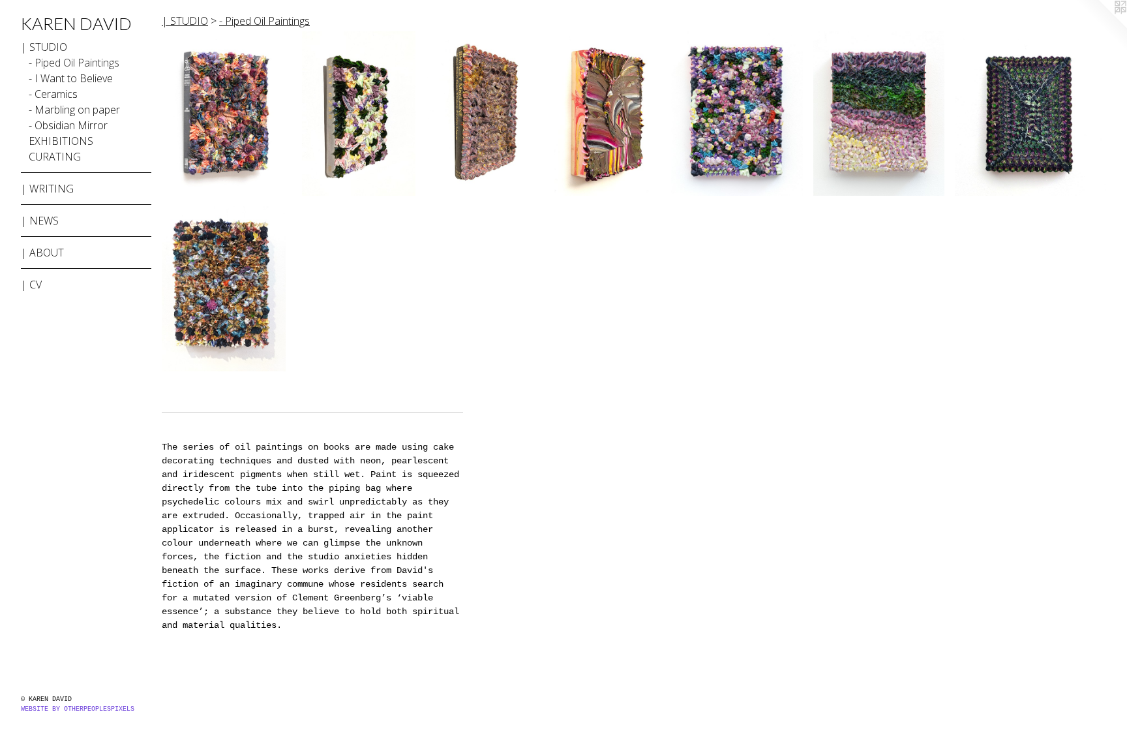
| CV (31, 284)
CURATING (55, 156)
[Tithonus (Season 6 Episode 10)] (358, 113)
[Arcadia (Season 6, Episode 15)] (227, 113)
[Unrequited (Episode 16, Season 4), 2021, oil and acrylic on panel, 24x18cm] (1030, 113)
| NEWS (40, 220)
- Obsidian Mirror (68, 125)
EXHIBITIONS (61, 141)
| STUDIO (44, 47)
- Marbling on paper (74, 109)
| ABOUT (42, 252)
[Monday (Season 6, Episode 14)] (484, 113)
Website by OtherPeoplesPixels (77, 709)
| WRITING (47, 188)
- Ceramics (53, 94)
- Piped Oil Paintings (74, 62)
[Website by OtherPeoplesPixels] (1101, 26)
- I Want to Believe (71, 78)
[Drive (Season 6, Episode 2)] (736, 113)
